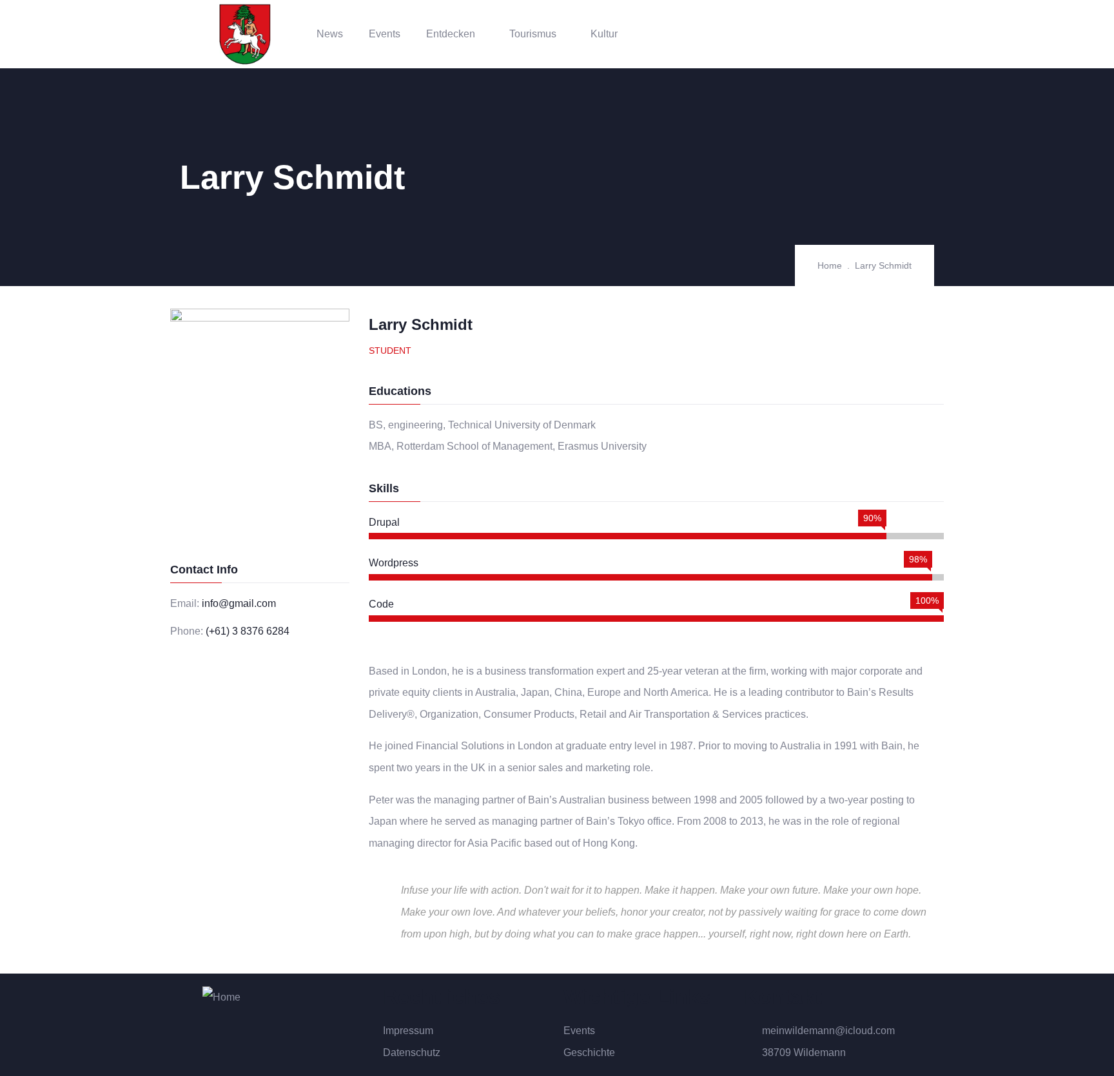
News (330, 33)
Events (384, 33)
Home (829, 265)
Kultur (604, 33)
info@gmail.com (239, 603)
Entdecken (450, 33)
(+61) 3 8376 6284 (247, 631)
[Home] (245, 34)
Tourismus (532, 33)
